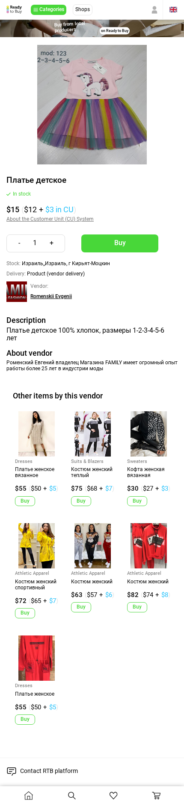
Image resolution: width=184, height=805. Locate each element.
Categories (51, 9)
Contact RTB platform (49, 770)
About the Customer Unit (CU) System (50, 219)
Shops (82, 9)
